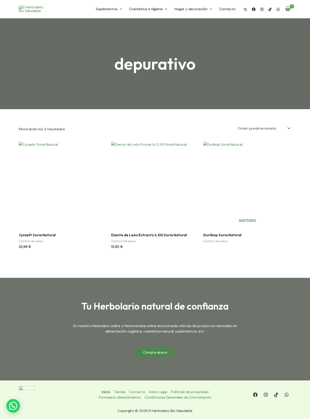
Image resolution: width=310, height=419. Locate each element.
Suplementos (107, 9)
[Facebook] (254, 9)
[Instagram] (262, 9)
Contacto (227, 9)
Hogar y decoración (191, 9)
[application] (120, 9)
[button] (245, 9)
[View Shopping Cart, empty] (288, 9)
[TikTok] (270, 9)
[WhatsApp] (278, 9)
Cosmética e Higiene (146, 9)
